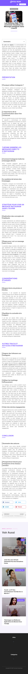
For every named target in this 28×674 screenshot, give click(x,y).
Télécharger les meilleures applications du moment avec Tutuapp (13, 621)
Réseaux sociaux (14, 8)
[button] (17, 4)
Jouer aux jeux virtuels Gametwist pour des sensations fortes (13, 561)
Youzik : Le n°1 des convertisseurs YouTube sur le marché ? (13, 591)
